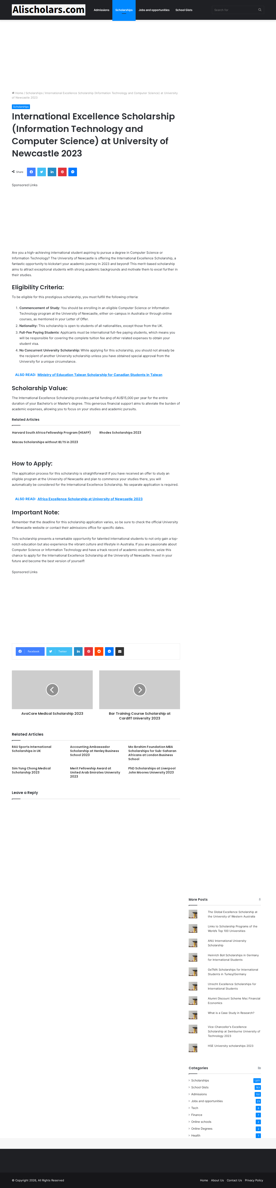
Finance (196, 1115)
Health (195, 1135)
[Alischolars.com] (48, 9)
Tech (194, 1108)
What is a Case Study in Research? (231, 1013)
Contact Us (234, 1180)
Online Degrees (201, 1128)
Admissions (101, 10)
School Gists (184, 10)
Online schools (201, 1121)
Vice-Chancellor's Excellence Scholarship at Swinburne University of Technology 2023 (234, 1031)
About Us (217, 1180)
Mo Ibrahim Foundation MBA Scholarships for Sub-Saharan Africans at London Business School (152, 753)
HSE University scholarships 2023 (230, 1045)
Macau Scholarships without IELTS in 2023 (45, 442)
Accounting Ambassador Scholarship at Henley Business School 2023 (94, 751)
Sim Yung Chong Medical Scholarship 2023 (31, 770)
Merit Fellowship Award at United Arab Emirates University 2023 (95, 772)
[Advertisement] (138, 54)
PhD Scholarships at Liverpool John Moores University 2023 (152, 770)
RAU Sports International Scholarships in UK (31, 749)
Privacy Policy (254, 1180)
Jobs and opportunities (154, 10)
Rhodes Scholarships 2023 (120, 432)
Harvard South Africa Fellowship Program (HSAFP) (51, 432)
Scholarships (124, 10)
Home (18, 93)
